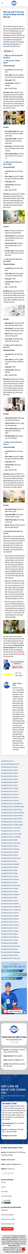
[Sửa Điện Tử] (14, 3)
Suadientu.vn (11, 1169)
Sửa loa (3, 1187)
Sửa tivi (3, 1182)
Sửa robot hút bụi (6, 1196)
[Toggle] (2, 1201)
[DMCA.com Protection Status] (6, 1202)
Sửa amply (4, 1191)
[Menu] (2, 3)
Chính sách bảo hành (7, 1215)
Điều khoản (4, 1210)
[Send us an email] (14, 1042)
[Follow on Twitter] (5, 1173)
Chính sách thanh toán (7, 1224)
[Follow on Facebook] (10, 1042)
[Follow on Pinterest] (8, 1173)
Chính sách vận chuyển (8, 1219)
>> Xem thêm (6, 1200)
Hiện (12, 51)
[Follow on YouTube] (17, 1042)
